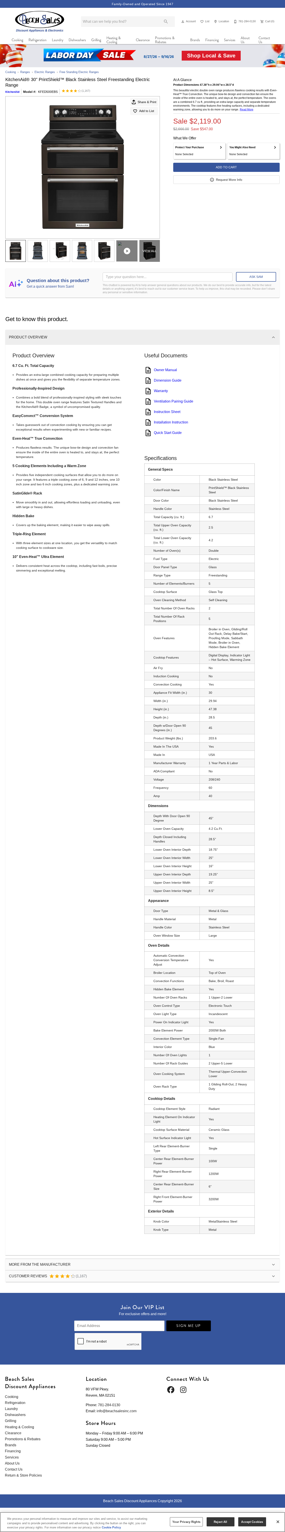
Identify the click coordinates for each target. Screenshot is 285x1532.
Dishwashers (77, 40)
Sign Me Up (188, 1325)
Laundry (57, 40)
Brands (195, 40)
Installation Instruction (171, 422)
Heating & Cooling (113, 40)
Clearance (143, 40)
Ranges (25, 72)
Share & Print (147, 102)
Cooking (17, 40)
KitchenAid (12, 92)
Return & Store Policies (23, 1475)
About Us (245, 40)
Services (229, 40)
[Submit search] (166, 22)
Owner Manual (165, 370)
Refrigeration (37, 40)
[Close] (278, 1522)
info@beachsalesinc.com (116, 1411)
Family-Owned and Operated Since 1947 (142, 4)
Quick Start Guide (168, 433)
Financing (212, 40)
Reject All (220, 1521)
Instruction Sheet (167, 412)
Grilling (96, 40)
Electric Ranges (45, 72)
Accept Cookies (252, 1521)
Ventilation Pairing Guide (173, 401)
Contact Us (264, 40)
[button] (182, 21)
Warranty (161, 391)
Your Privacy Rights (186, 1521)
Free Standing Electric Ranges (79, 72)
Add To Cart (226, 167)
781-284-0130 (109, 1405)
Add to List (146, 111)
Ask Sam (256, 277)
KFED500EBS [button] (48, 92)
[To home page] (40, 21)
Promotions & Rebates (165, 40)
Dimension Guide (167, 380)
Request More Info (229, 179)
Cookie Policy (111, 1527)
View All (149, 251)
